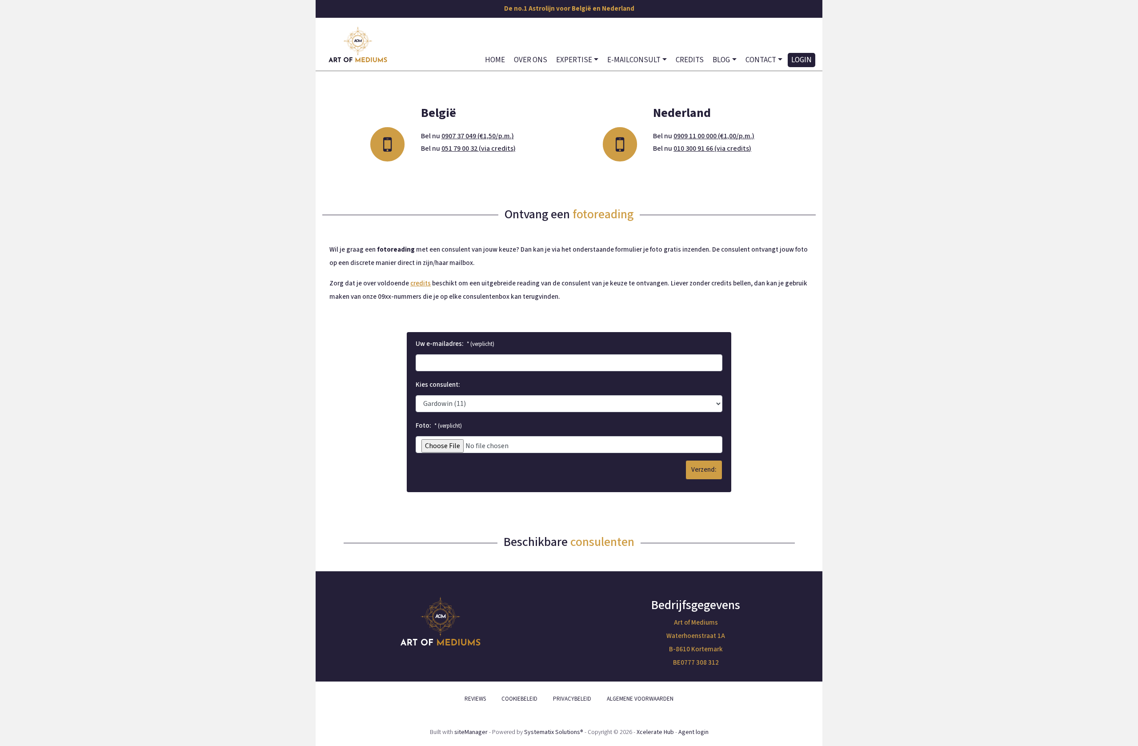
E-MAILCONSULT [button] (634, 60)
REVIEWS (475, 699)
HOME (495, 60)
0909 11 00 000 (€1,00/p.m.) (713, 136)
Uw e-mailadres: (455, 344)
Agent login (693, 732)
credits (420, 283)
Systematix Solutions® (553, 732)
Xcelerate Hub (655, 732)
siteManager (471, 732)
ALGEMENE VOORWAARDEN (640, 699)
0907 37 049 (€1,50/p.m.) (477, 136)
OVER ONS (530, 60)
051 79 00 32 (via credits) (478, 148)
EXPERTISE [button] (574, 60)
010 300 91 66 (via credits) (712, 148)
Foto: (439, 425)
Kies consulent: (438, 384)
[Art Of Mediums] (358, 44)
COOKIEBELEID (519, 699)
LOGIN (801, 60)
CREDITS (690, 60)
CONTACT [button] (760, 60)
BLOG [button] (721, 60)
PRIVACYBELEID (572, 699)
